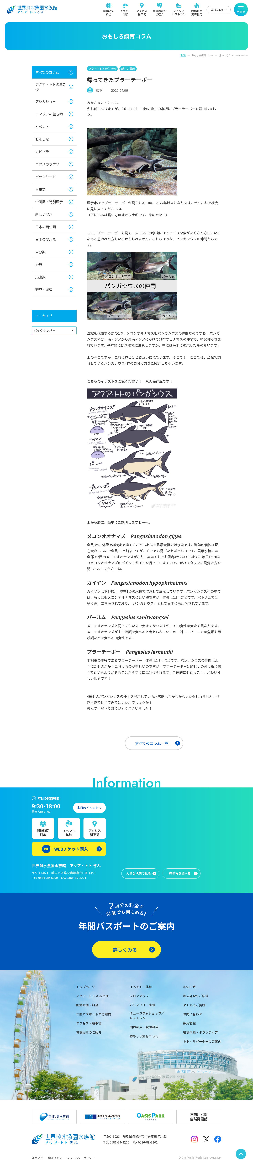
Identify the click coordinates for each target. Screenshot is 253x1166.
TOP (183, 55)
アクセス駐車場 (141, 12)
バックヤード (45, 176)
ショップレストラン (179, 12)
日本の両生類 (45, 226)
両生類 (40, 189)
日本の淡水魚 (45, 239)
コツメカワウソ (47, 164)
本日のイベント (88, 807)
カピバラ (42, 151)
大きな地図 (138, 873)
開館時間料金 (108, 12)
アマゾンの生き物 (49, 113)
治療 (38, 264)
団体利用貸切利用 (196, 12)
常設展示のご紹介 (159, 12)
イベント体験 (125, 12)
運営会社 (37, 1157)
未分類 (40, 251)
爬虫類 (40, 276)
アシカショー (45, 101)
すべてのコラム (47, 72)
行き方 (180, 873)
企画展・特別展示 (49, 201)
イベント (42, 126)
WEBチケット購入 (71, 849)
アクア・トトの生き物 (50, 87)
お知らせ (42, 139)
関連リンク (55, 1157)
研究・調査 (43, 289)
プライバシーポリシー (80, 1157)
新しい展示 (43, 214)
